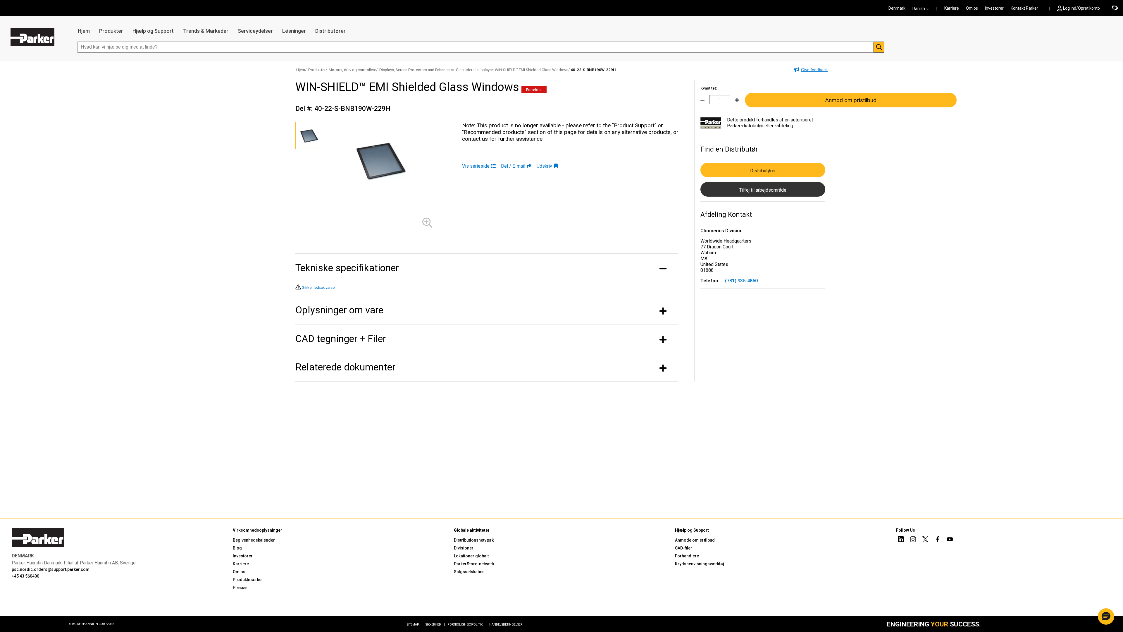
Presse (240, 587)
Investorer (994, 8)
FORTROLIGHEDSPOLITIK (467, 624)
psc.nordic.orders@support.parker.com (50, 569)
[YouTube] (950, 540)
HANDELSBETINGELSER (505, 624)
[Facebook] (937, 540)
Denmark (896, 8)
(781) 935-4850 (741, 281)
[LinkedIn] (900, 540)
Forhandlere (687, 556)
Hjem (84, 31)
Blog (237, 548)
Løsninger (294, 31)
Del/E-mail (513, 166)
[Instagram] (913, 540)
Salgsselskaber (469, 571)
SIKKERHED (435, 624)
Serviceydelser (255, 31)
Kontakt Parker (1024, 8)
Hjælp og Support (153, 31)
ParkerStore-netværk (474, 563)
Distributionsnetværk (474, 540)
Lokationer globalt (471, 556)
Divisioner (463, 548)
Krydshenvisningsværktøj (699, 563)
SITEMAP (415, 624)
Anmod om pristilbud (850, 100)
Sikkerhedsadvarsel (318, 287)
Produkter (111, 31)
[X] (925, 540)
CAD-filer (683, 548)
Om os (972, 8)
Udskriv (544, 166)
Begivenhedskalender (254, 540)
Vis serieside (476, 166)
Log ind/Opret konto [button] (1081, 8)
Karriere (951, 8)
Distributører (330, 31)
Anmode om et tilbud (695, 540)
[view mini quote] (1114, 8)
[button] (922, 8)
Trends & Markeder (205, 31)
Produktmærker (248, 579)
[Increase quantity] (734, 103)
